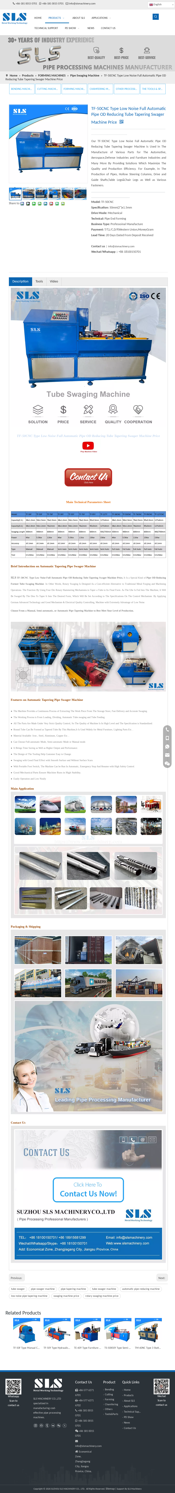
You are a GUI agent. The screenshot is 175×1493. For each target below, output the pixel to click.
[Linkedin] (35, 1425)
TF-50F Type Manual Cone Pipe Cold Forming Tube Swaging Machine (26, 1348)
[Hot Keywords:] (156, 17)
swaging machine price (66, 1296)
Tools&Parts (111, 1414)
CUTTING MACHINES (48, 89)
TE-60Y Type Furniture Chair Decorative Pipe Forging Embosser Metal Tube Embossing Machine (87, 1348)
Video (54, 281)
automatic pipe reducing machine (141, 1289)
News (127, 1422)
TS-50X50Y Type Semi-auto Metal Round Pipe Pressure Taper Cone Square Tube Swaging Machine (117, 1348)
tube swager (18, 1289)
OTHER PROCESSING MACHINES (126, 89)
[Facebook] (41, 1425)
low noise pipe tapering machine (29, 1296)
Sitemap (110, 1489)
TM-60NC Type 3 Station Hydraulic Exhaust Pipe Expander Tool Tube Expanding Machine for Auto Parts (148, 1348)
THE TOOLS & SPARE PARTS (153, 89)
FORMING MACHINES (74, 89)
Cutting (109, 1394)
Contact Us (130, 1428)
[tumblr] (47, 1425)
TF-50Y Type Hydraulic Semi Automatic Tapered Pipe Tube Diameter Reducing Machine (57, 1348)
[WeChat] (59, 1425)
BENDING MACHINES (22, 89)
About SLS (129, 1401)
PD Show (128, 1417)
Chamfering (111, 1404)
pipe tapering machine (73, 1289)
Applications (130, 1406)
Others (108, 1409)
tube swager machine (104, 1289)
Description (20, 281)
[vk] (53, 1425)
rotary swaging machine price (101, 1296)
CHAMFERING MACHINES (100, 89)
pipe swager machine (43, 1289)
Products (128, 1395)
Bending (109, 1389)
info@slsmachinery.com (82, 3)
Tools (39, 281)
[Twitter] (64, 1425)
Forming (109, 1399)
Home (127, 1390)
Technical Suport (133, 1412)
